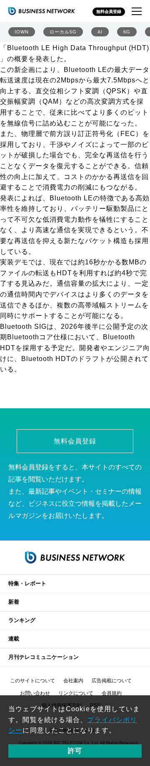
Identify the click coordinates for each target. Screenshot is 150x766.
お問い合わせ (35, 693)
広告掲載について (112, 681)
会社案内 (73, 681)
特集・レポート (27, 583)
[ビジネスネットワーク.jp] (41, 11)
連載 (13, 638)
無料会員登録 (108, 11)
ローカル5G (63, 31)
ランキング (21, 620)
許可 (75, 750)
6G (126, 31)
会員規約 (112, 693)
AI (100, 31)
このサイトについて (32, 681)
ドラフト (92, 358)
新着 (13, 602)
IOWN (22, 31)
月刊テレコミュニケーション (43, 657)
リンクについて (75, 693)
